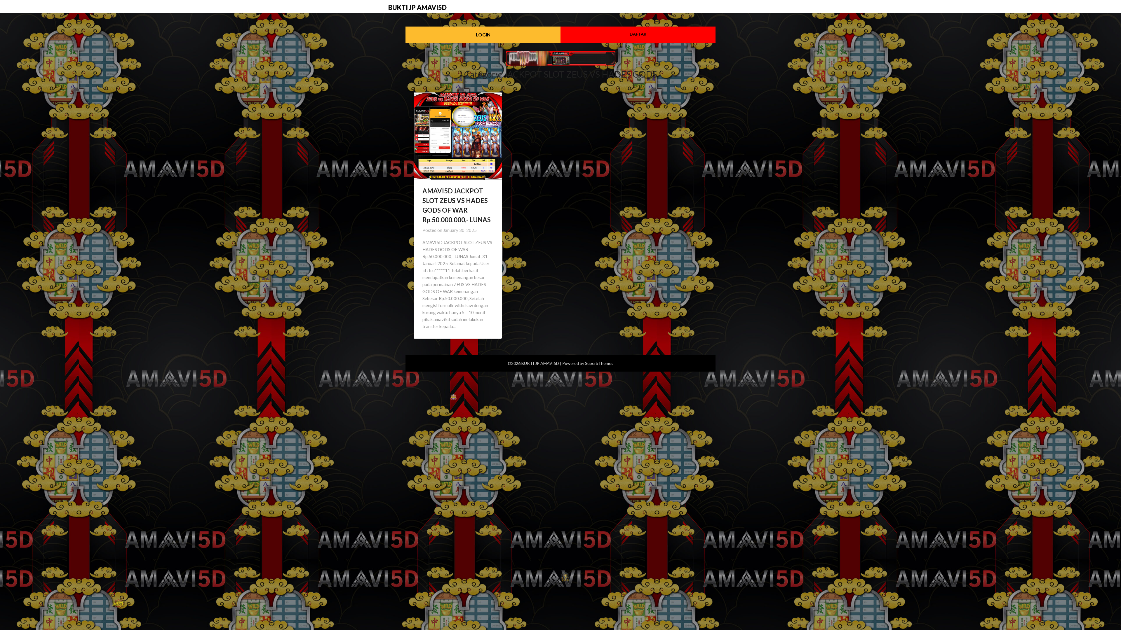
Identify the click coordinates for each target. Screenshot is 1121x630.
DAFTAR (638, 34)
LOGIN (483, 34)
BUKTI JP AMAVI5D (417, 7)
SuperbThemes (599, 363)
